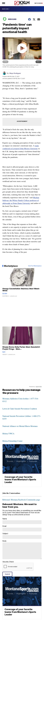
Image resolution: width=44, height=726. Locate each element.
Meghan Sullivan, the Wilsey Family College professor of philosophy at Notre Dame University (20, 200)
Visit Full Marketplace (35, 266)
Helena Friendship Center (12, 441)
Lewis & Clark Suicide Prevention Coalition (19, 408)
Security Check (8, 562)
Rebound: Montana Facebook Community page (21, 499)
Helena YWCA (8, 433)
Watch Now (38, 3)
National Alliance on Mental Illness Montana (19, 426)
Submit (7, 574)
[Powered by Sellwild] (39, 386)
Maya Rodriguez (15, 73)
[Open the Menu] (3, 3)
